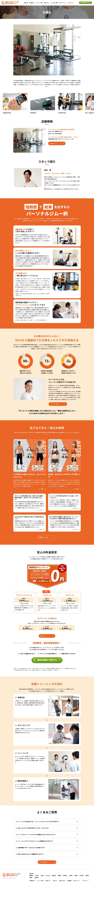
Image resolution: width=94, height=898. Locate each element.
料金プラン (46, 2)
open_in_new (79, 880)
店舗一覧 (26, 2)
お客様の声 (31, 2)
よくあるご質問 (54, 2)
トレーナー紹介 (39, 2)
